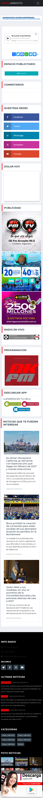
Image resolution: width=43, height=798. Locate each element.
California (5, 682)
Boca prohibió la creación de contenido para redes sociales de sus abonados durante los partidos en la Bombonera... (21, 702)
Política (4, 710)
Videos (20, 744)
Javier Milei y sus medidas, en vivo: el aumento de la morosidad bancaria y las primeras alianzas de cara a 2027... (21, 716)
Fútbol (4, 696)
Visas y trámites (8, 735)
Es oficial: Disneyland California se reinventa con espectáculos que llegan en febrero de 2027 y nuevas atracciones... (21, 689)
